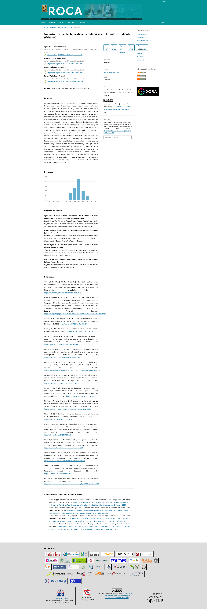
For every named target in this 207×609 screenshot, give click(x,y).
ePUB (114, 49)
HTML (131, 49)
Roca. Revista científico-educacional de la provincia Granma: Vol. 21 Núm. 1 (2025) (96, 505)
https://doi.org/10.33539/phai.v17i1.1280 (79, 331)
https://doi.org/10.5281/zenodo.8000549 (58, 474)
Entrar (164, 2)
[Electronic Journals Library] (90, 577)
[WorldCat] (121, 570)
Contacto (82, 23)
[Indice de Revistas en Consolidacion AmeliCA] (136, 577)
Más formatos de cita (111, 137)
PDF (106, 49)
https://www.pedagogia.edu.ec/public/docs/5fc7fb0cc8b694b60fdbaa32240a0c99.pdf (75, 314)
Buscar (162, 23)
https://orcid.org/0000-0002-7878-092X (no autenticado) (65, 81)
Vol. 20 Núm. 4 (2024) (65, 28)
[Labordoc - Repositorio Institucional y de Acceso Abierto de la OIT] (75, 584)
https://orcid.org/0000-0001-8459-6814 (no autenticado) (65, 55)
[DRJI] (108, 570)
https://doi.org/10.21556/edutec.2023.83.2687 (60, 383)
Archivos (52, 23)
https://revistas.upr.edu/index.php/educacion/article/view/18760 (67, 409)
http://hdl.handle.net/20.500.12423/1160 (58, 435)
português (140, 60)
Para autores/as (142, 37)
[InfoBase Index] (60, 577)
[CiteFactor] (96, 570)
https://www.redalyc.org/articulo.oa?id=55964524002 (63, 293)
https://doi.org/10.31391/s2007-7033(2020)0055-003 (62, 357)
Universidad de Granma (60, 598)
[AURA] (134, 570)
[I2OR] (143, 570)
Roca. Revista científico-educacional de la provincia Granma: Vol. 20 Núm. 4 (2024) (97, 521)
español (140, 57)
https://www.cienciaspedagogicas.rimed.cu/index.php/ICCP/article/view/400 (71, 484)
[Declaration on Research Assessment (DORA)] (148, 95)
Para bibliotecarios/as (144, 40)
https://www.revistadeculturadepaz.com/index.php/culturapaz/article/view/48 (72, 370)
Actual (43, 23)
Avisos (61, 23)
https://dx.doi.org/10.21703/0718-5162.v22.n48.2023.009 (64, 461)
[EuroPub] (83, 570)
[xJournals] (56, 584)
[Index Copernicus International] (116, 577)
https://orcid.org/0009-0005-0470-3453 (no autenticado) (65, 72)
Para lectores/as (142, 34)
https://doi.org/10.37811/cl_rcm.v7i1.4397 (81, 396)
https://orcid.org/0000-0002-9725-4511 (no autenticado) (65, 64)
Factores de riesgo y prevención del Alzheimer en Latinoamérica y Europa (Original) (98, 510)
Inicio (46, 28)
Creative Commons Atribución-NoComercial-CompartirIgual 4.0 (118, 109)
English (139, 53)
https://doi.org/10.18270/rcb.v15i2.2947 (74, 324)
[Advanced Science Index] (99, 577)
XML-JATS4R (122, 50)
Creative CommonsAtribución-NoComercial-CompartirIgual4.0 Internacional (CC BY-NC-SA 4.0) (119, 596)
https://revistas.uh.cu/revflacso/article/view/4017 (61, 344)
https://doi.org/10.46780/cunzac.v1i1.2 (58, 419)
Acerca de (70, 23)
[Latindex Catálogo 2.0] (81, 577)
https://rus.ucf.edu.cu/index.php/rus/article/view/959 (63, 448)
